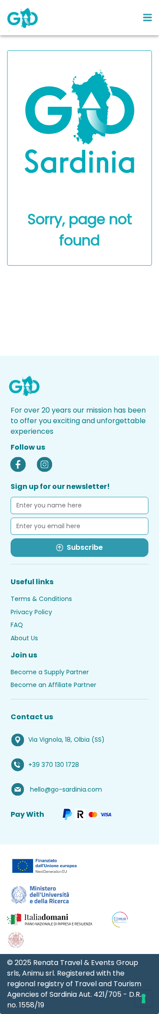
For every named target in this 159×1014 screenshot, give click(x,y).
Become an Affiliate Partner (53, 684)
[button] (79, 740)
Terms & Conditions (41, 598)
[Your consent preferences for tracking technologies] (143, 998)
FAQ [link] (17, 624)
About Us (24, 638)
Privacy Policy (31, 612)
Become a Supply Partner (50, 672)
